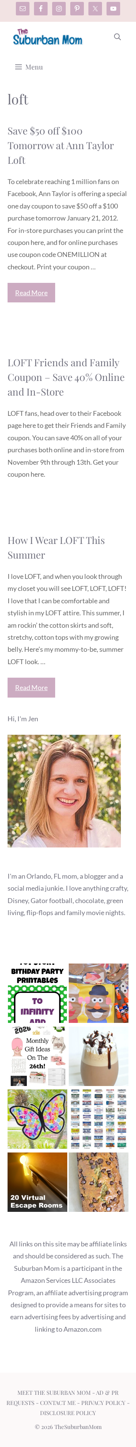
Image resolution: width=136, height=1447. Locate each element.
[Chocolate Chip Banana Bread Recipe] (98, 1183)
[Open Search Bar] (117, 37)
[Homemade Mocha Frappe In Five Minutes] (98, 1058)
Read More (31, 292)
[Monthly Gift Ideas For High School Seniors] (37, 1058)
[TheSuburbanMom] (48, 37)
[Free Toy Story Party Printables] (37, 995)
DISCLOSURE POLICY (68, 1413)
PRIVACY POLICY (103, 1402)
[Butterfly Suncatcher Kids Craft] (37, 1120)
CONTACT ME (58, 1402)
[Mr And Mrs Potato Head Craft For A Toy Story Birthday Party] (98, 995)
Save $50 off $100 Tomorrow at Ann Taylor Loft (61, 145)
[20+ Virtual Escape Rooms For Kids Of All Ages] (37, 1183)
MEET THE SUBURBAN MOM (54, 1392)
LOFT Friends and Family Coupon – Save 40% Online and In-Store (66, 377)
